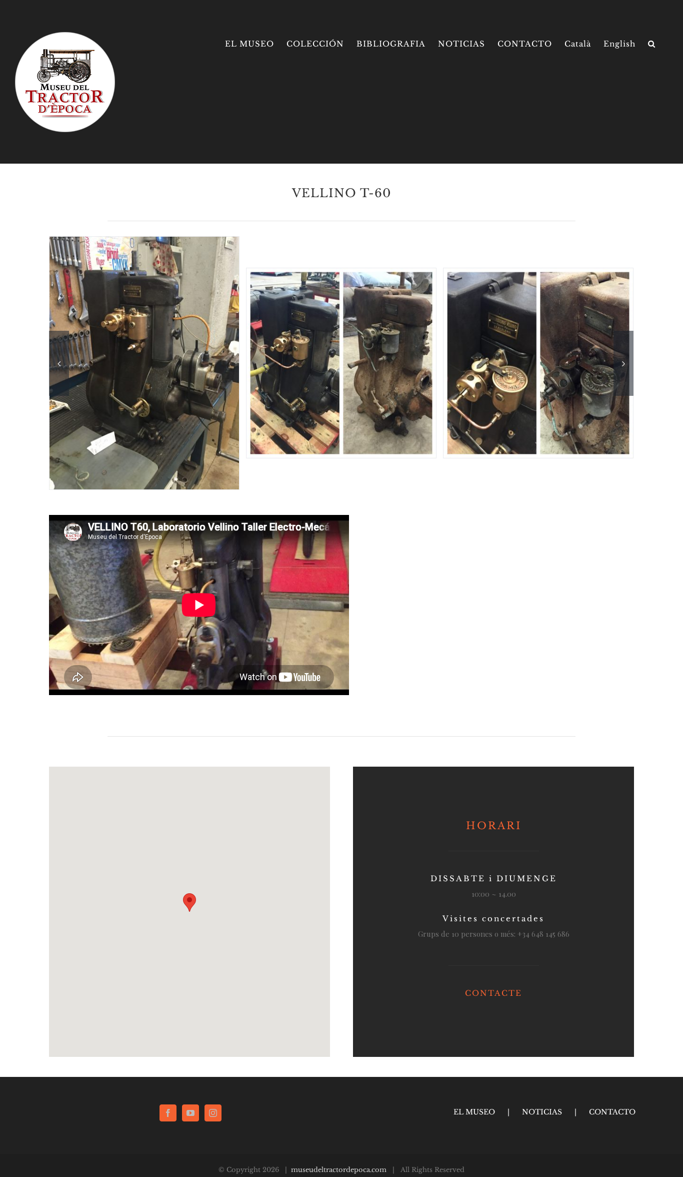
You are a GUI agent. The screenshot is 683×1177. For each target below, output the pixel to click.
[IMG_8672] (144, 362)
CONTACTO (612, 1111)
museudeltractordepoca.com (338, 1169)
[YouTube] (190, 1112)
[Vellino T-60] (341, 362)
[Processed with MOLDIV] (538, 362)
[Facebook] (168, 1112)
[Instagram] (213, 1112)
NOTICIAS (542, 1111)
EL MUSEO (474, 1111)
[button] (189, 902)
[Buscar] (652, 44)
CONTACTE (493, 993)
